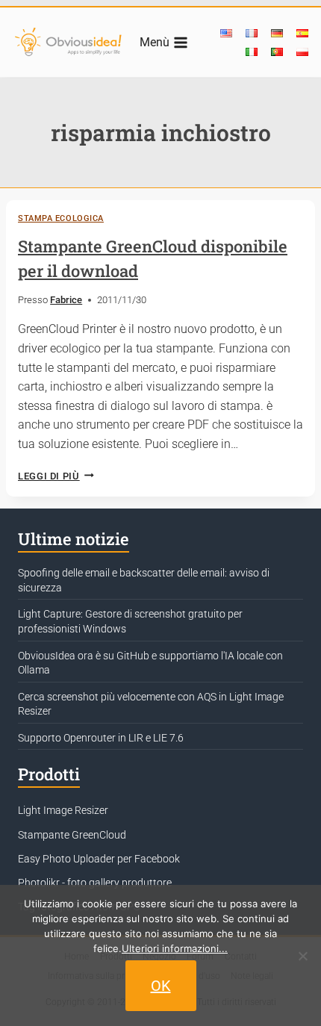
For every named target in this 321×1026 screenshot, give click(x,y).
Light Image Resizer (63, 810)
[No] (302, 955)
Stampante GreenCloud (72, 835)
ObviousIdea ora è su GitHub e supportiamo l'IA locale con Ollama (150, 663)
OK (161, 986)
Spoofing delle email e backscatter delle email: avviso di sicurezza (143, 580)
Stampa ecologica (61, 218)
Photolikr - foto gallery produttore (95, 883)
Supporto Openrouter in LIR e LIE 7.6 (101, 738)
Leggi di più (56, 476)
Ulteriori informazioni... (175, 948)
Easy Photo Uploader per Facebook (99, 859)
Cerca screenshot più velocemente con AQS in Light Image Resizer (151, 704)
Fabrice (66, 299)
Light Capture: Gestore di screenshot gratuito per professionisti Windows (130, 621)
